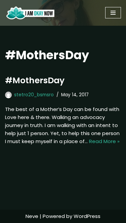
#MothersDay (35, 80)
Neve (32, 216)
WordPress (87, 216)
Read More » (104, 141)
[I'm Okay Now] (30, 13)
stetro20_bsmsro (34, 95)
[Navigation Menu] (113, 12)
